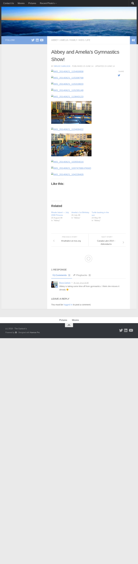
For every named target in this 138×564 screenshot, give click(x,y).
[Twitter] (32, 40)
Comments (63, 275)
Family (73, 40)
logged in (68, 305)
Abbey (55, 40)
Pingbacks (83, 275)
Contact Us (8, 3)
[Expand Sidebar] (133, 40)
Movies (21, 3)
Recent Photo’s (47, 3)
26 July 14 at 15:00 (81, 283)
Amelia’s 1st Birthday (80, 212)
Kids (81, 40)
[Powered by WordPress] (16, 332)
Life (88, 40)
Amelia (64, 40)
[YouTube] (41, 40)
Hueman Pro (35, 332)
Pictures (32, 3)
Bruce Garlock (62, 66)
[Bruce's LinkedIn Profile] (37, 40)
